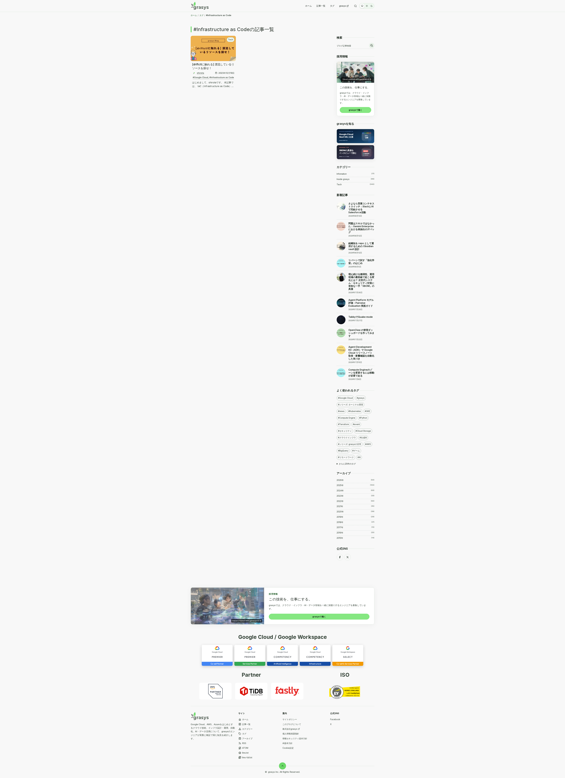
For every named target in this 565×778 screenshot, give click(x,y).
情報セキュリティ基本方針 (294, 738)
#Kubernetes (354, 411)
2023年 (355, 496)
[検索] (355, 6)
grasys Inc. (273, 771)
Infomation (355, 174)
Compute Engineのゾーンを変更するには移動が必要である (361, 372)
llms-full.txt (245, 757)
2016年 (355, 532)
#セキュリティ (345, 431)
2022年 (355, 501)
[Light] (366, 6)
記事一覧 (320, 5)
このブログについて (291, 724)
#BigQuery (343, 450)
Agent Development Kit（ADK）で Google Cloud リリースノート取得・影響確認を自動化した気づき (361, 352)
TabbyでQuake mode (360, 316)
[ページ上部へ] (282, 765)
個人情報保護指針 (290, 733)
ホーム (308, 5)
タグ (332, 5)
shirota (200, 73)
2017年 (355, 527)
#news (341, 411)
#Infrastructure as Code (221, 77)
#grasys (360, 398)
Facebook (335, 719)
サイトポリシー (289, 719)
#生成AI (363, 437)
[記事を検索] (371, 45)
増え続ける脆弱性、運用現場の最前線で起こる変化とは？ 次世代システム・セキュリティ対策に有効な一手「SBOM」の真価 (361, 281)
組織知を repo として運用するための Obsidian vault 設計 (361, 246)
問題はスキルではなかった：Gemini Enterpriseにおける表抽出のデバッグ (361, 228)
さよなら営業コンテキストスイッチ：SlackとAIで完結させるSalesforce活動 (361, 208)
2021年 (355, 506)
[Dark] (371, 6)
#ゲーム (356, 450)
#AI (359, 457)
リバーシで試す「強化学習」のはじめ (361, 262)
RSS (242, 743)
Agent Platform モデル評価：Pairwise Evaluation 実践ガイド (361, 302)
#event (356, 424)
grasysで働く (355, 110)
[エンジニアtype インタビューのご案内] (355, 152)
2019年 (355, 517)
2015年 (355, 538)
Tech (230, 39)
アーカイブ (245, 738)
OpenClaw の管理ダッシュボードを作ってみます (361, 332)
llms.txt (243, 753)
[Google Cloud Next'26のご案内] (355, 136)
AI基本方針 (287, 743)
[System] (362, 6)
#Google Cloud (200, 77)
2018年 (355, 522)
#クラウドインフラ (347, 437)
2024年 (355, 490)
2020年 (355, 511)
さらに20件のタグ (347, 463)
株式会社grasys (289, 729)
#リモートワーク (346, 457)
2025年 (355, 485)
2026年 (355, 480)
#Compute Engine (346, 418)
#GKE (367, 411)
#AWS (368, 444)
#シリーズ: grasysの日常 (349, 444)
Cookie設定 (288, 748)
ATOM (243, 748)
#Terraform (343, 424)
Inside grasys (355, 179)
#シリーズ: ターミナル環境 (350, 404)
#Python (363, 418)
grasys (342, 5)
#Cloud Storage (363, 431)
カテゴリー (245, 729)
